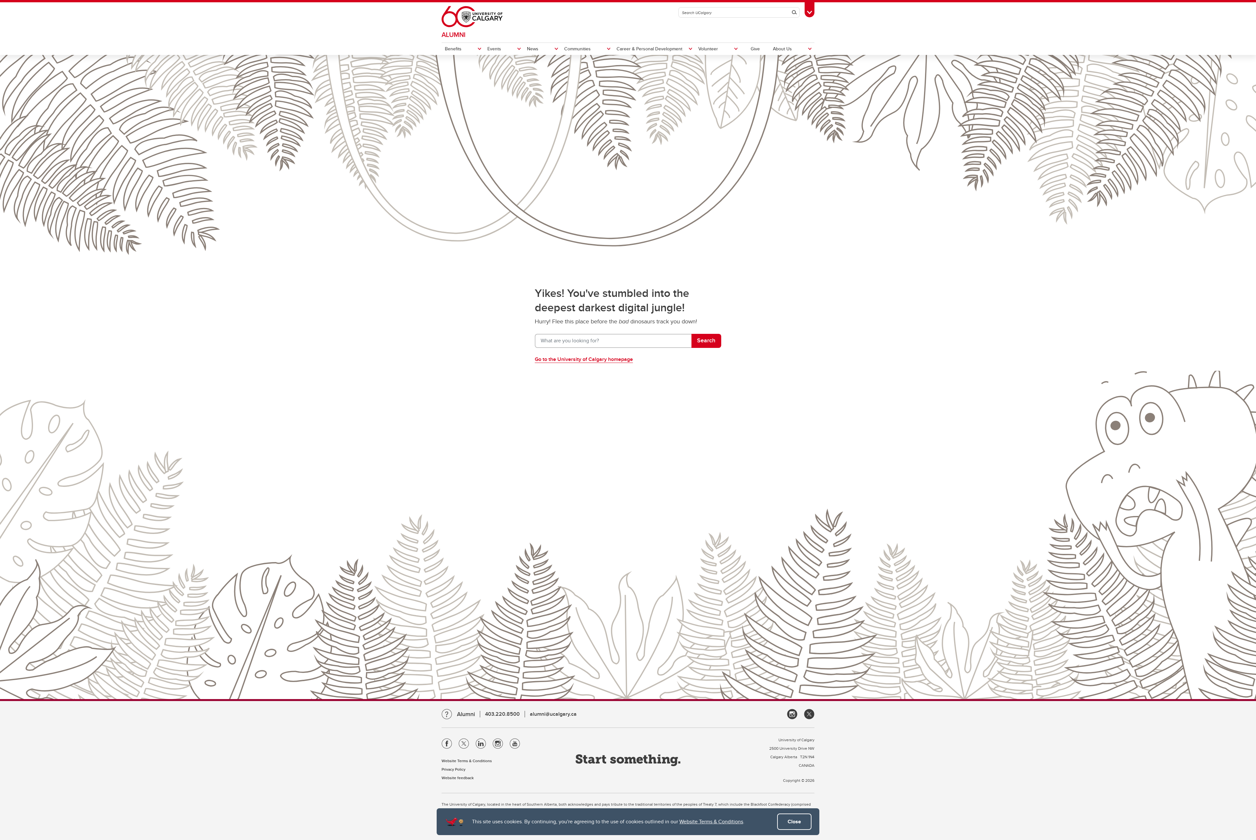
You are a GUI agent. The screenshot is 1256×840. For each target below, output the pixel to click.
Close (794, 821)
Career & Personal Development (649, 48)
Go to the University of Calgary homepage (584, 359)
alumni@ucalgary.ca (553, 714)
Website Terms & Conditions (711, 821)
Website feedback (458, 777)
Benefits (453, 48)
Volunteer (708, 48)
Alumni (453, 34)
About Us (782, 48)
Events (494, 48)
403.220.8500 (502, 714)
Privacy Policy (453, 769)
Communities (577, 48)
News (532, 48)
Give (755, 48)
